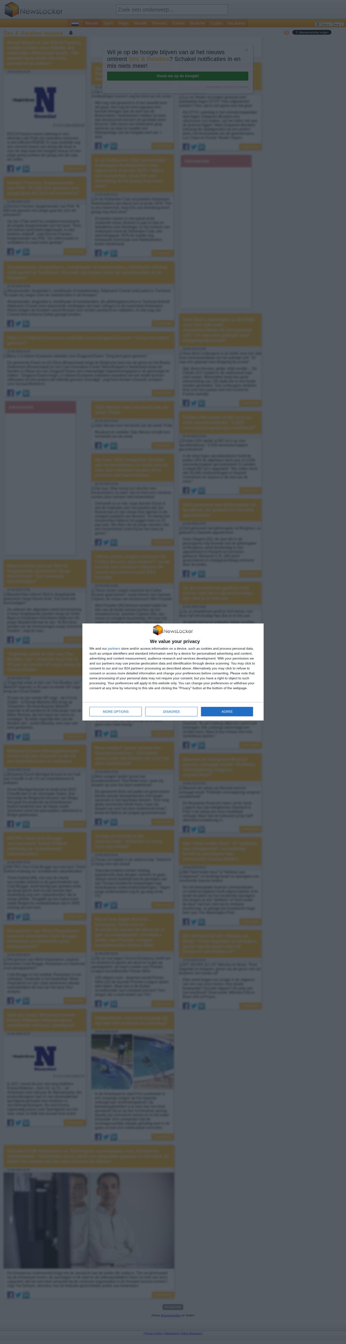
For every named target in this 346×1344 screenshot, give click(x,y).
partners (114, 648)
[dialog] (173, 672)
